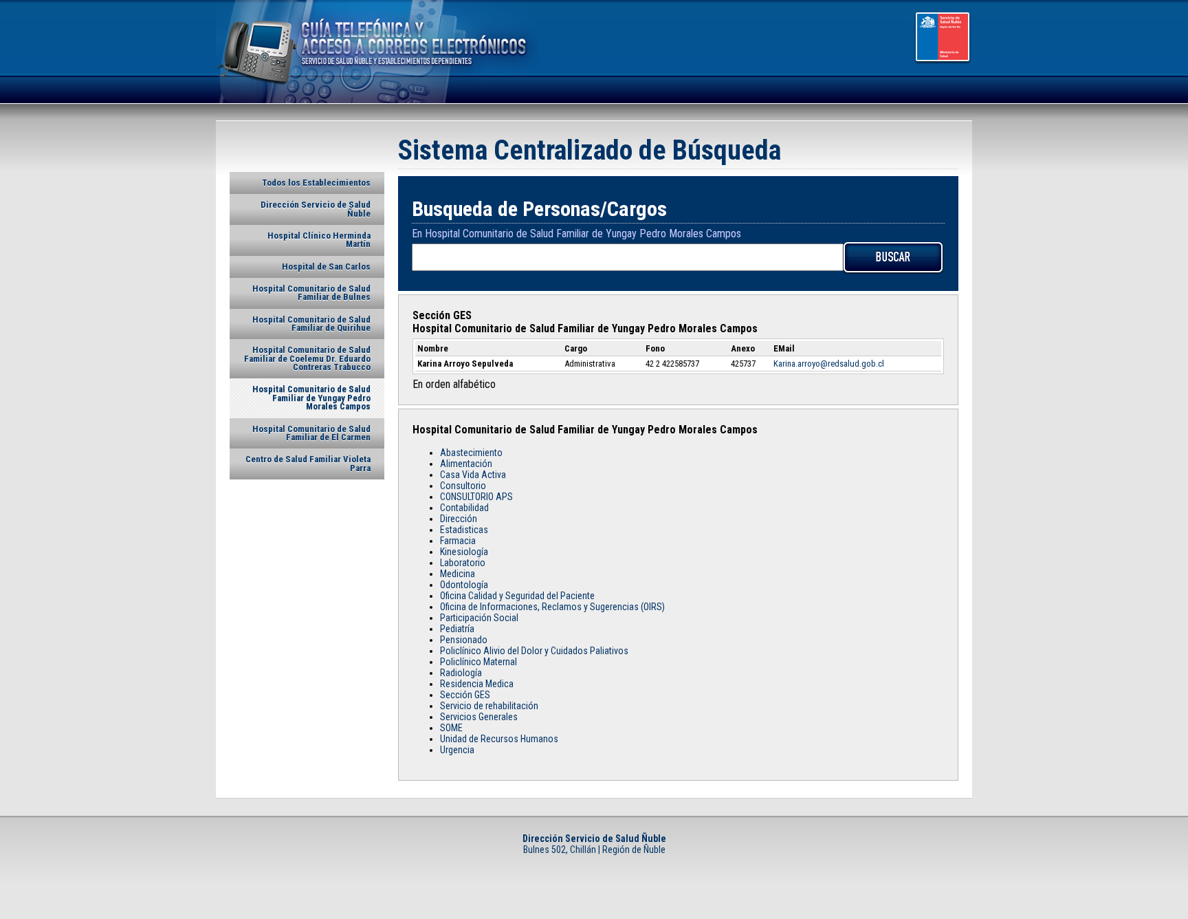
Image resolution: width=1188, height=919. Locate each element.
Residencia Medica (477, 683)
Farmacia (458, 540)
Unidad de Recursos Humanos (499, 738)
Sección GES (465, 694)
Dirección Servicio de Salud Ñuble (316, 208)
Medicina (457, 573)
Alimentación (466, 463)
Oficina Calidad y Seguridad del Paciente (517, 595)
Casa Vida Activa (473, 474)
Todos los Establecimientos (316, 182)
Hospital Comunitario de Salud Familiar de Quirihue (311, 323)
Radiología (461, 672)
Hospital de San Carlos (326, 266)
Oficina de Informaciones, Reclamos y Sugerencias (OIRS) (552, 606)
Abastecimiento (471, 452)
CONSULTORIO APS (476, 496)
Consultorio (463, 485)
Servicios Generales (479, 716)
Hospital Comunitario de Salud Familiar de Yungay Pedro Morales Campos (311, 397)
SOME (451, 727)
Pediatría (457, 628)
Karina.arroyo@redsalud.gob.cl (828, 363)
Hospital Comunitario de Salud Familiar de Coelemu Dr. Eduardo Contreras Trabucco (307, 358)
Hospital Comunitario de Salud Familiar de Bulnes (311, 292)
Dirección (458, 518)
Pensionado (463, 639)
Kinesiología (464, 551)
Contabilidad (464, 507)
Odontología (464, 584)
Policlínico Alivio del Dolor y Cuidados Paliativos (534, 650)
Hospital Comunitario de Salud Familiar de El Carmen (311, 433)
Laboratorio (462, 562)
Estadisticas (464, 529)
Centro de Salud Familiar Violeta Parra (308, 463)
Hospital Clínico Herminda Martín (319, 239)
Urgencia (457, 749)
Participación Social (479, 617)
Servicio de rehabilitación (489, 705)
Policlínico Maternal (478, 661)
